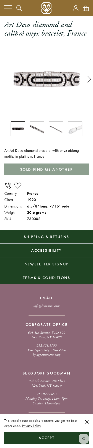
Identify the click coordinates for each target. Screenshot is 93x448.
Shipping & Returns (46, 236)
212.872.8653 (46, 394)
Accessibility (46, 250)
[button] (87, 79)
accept (46, 437)
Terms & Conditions (46, 277)
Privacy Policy (31, 425)
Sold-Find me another (46, 169)
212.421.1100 (46, 345)
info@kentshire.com (46, 306)
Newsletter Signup (46, 264)
